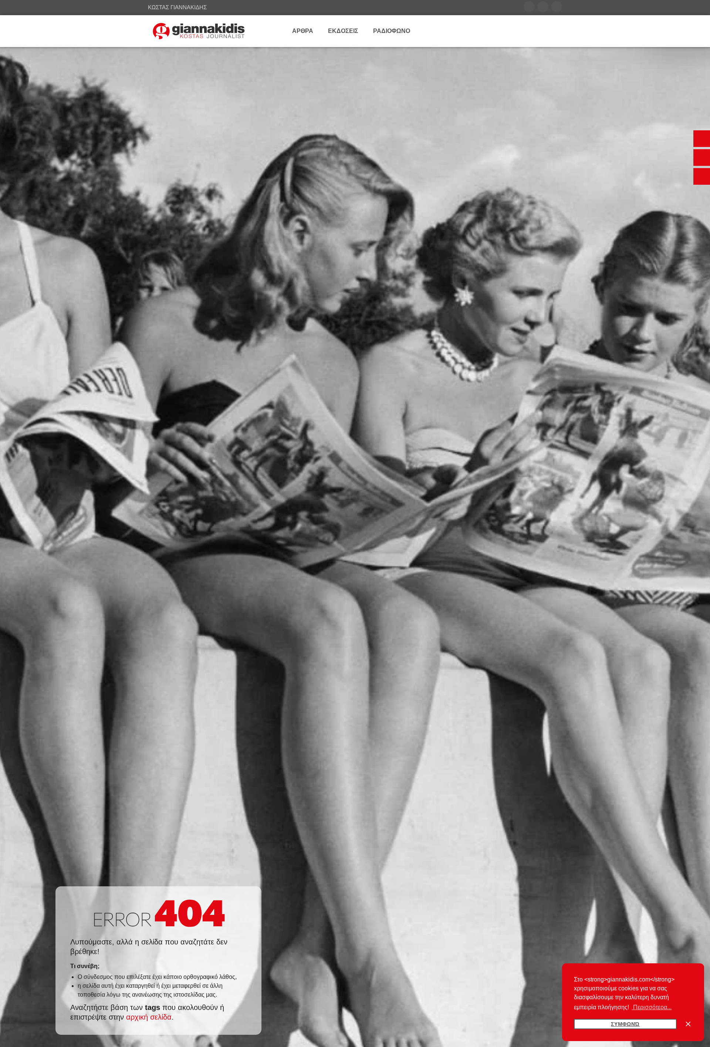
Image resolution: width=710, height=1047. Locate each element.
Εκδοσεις (343, 31)
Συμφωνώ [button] (625, 1024)
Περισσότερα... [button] (652, 1007)
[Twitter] (542, 6)
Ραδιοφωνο (391, 31)
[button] (701, 138)
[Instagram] (556, 6)
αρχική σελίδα (149, 1017)
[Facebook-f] (529, 6)
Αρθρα (302, 31)
